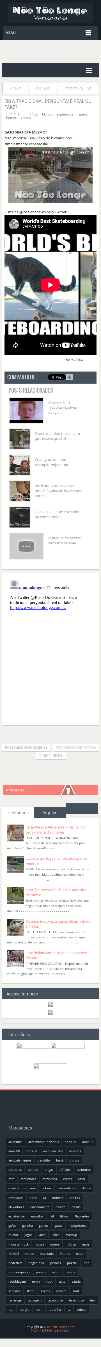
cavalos (13, 1188)
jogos (28, 1235)
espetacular (65, 114)
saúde (76, 1281)
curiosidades (67, 1188)
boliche (33, 1169)
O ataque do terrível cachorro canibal (65, 540)
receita (70, 1272)
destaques (15, 1198)
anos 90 (31, 1151)
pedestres (15, 1263)
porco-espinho (19, 1272)
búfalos (64, 1169)
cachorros (84, 1169)
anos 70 (87, 1142)
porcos (41, 1272)
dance (86, 1188)
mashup (71, 1235)
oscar (80, 1253)
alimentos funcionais (43, 1142)
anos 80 (14, 1151)
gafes (12, 1225)
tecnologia (55, 1300)
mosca (39, 1244)
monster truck (18, 1244)
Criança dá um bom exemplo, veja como (51, 462)
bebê (59, 1160)
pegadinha (36, 1263)
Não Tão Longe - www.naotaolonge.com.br (54, 1328)
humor (11, 117)
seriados (14, 1291)
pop (86, 1263)
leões (55, 1235)
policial (72, 1263)
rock (49, 1281)
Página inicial (50, 755)
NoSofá (13, 1253)
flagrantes (82, 1216)
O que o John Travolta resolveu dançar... (62, 407)
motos (54, 1244)
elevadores (16, 1207)
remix (36, 1281)
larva (41, 1235)
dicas (33, 1198)
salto (62, 1281)
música (71, 1244)
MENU (11, 32)
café (11, 1179)
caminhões (28, 1179)
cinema (30, 1188)
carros (67, 1179)
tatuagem (35, 1300)
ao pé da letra (53, 1151)
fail (51, 1216)
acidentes (15, 1142)
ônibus (65, 1253)
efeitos (75, 1198)
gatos (83, 114)
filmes (64, 1216)
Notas (29, 1253)
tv (69, 1309)
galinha (27, 1225)
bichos (47, 114)
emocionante (39, 1207)
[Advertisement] (51, 733)
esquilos (37, 1216)
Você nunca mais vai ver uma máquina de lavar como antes (58, 490)
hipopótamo (77, 1225)
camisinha (49, 1179)
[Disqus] (50, 648)
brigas (49, 1169)
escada (60, 1207)
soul (76, 1291)
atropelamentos (19, 1160)
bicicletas (15, 1169)
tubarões (55, 1309)
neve (85, 1244)
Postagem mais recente (26, 747)
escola (76, 1207)
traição (24, 1309)
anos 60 (70, 1142)
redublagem (17, 1281)
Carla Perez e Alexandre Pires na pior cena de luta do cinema (56, 830)
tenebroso (76, 1300)
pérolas (55, 1263)
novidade (47, 1253)
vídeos (26, 117)
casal (81, 1179)
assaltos (75, 1151)
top (10, 1309)
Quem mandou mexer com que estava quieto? (57, 436)
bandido (44, 1160)
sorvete (61, 1291)
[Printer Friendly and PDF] (89, 378)
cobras (46, 1188)
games (43, 1225)
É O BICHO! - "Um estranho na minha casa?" (57, 514)
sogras (45, 1291)
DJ (44, 1198)
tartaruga (15, 1300)
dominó (58, 1198)
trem (39, 1309)
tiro (92, 1300)
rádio (55, 1272)
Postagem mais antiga (76, 747)
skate (30, 1291)
